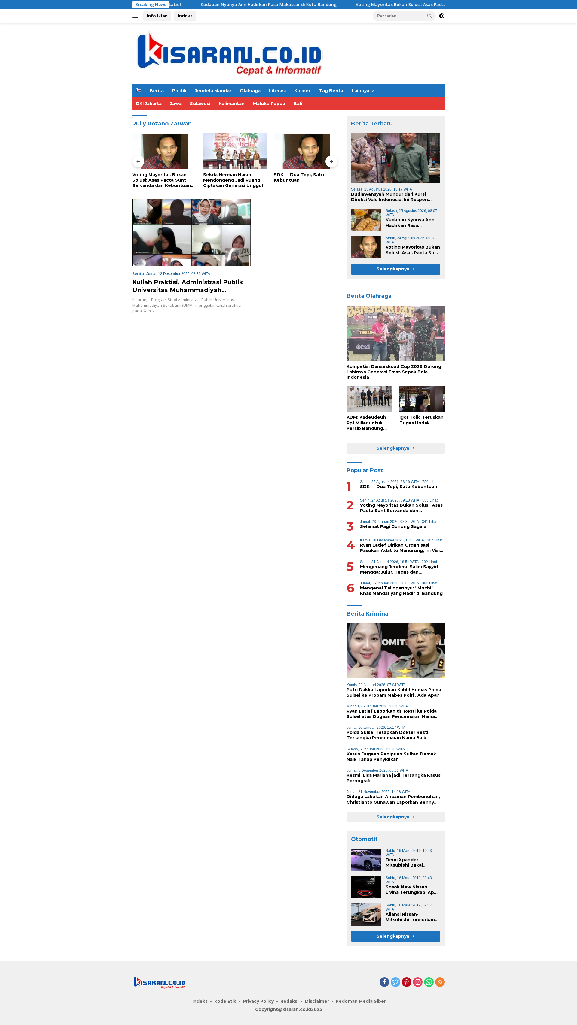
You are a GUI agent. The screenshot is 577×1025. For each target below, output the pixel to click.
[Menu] (136, 16)
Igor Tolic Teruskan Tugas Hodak (421, 420)
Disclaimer (317, 1001)
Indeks (185, 15)
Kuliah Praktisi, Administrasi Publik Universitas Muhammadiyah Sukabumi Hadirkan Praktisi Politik (187, 290)
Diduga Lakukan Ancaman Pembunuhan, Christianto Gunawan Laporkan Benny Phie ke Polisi (393, 799)
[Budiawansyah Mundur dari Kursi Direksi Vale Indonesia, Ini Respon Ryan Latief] (395, 158)
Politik (179, 90)
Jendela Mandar (213, 90)
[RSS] (440, 982)
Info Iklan (157, 15)
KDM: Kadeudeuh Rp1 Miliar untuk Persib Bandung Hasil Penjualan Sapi (366, 423)
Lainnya (360, 90)
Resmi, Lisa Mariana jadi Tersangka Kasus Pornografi (394, 778)
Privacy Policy (258, 1001)
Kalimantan (232, 103)
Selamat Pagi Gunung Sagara (393, 526)
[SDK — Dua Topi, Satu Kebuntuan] (305, 151)
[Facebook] (384, 982)
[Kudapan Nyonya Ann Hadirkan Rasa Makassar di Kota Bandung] (366, 220)
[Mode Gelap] (442, 16)
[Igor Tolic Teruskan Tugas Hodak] (422, 399)
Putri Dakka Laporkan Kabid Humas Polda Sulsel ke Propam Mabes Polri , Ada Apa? (394, 692)
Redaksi (289, 1001)
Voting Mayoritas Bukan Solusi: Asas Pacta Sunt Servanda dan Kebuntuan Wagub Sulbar (417, 4)
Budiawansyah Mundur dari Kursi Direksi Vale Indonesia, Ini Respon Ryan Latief (389, 196)
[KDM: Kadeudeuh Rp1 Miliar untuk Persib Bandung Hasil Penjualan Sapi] (369, 399)
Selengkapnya (394, 269)
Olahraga (250, 90)
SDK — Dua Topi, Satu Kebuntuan (299, 177)
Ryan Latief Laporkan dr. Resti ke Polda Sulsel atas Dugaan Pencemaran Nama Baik (392, 713)
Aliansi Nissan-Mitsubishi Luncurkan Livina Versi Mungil (410, 917)
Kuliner (302, 90)
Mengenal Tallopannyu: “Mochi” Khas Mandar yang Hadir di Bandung (401, 590)
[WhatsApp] (429, 982)
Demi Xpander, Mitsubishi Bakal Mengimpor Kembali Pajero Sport (408, 862)
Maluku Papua (269, 103)
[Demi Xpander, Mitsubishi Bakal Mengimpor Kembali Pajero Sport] (366, 860)
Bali (298, 103)
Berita (157, 90)
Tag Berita (331, 90)
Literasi (277, 90)
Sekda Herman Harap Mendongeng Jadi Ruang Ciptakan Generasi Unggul (233, 180)
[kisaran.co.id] (229, 53)
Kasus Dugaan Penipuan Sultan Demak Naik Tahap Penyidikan (391, 756)
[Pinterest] (406, 982)
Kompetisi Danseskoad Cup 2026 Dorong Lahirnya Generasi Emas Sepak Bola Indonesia (394, 372)
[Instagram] (418, 982)
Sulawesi (200, 103)
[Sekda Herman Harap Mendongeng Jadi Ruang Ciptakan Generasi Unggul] (235, 151)
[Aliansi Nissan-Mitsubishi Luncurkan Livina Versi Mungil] (366, 914)
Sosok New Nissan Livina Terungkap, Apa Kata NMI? (411, 889)
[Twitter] (395, 982)
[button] (430, 15)
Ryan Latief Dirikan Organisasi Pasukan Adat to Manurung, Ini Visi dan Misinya (400, 547)
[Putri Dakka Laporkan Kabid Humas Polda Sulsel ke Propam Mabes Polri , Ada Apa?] (396, 650)
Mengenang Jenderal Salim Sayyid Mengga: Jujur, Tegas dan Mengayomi (399, 569)
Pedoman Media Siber (361, 1001)
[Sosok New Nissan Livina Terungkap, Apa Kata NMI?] (366, 887)
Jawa (176, 103)
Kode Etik (225, 1001)
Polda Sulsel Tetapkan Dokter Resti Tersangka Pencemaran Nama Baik (387, 735)
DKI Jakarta (149, 103)
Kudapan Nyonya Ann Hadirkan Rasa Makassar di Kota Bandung (236, 4)
